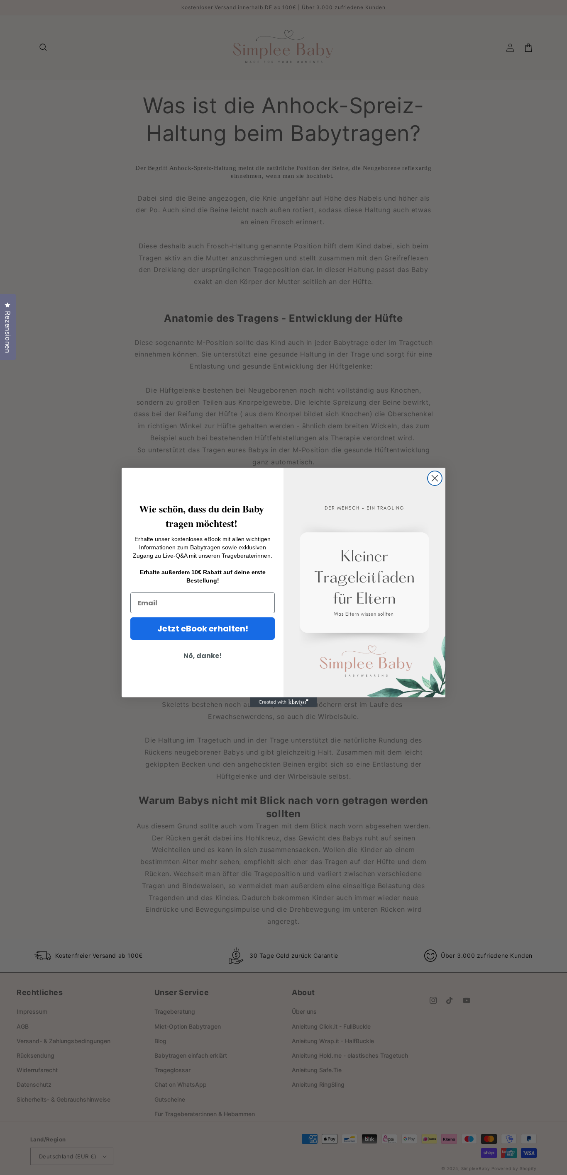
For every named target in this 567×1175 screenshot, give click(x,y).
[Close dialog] (435, 478)
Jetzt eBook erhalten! (202, 628)
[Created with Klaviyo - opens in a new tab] (283, 702)
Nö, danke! (202, 655)
